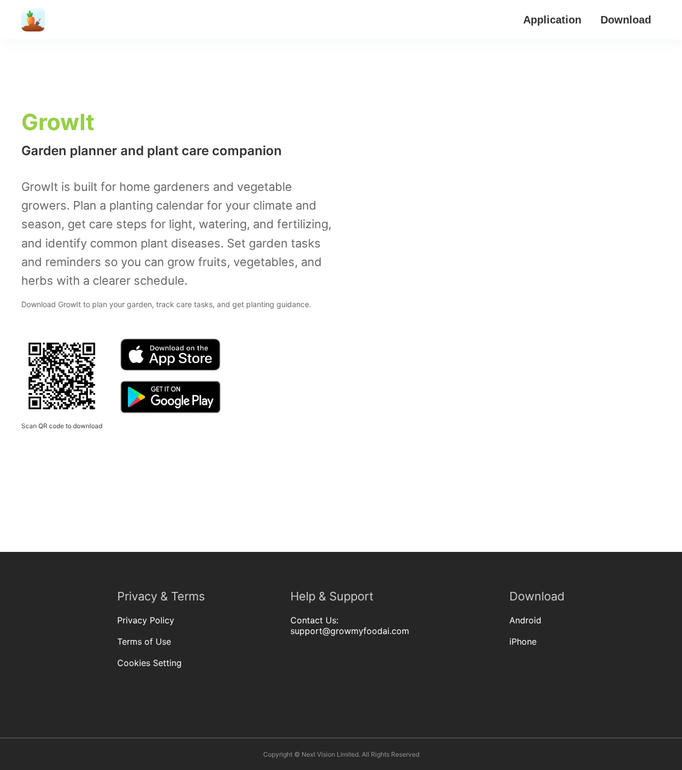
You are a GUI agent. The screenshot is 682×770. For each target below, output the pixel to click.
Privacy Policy (145, 620)
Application (552, 20)
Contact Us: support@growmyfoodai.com (349, 625)
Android (525, 620)
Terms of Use (144, 641)
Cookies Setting (149, 662)
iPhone (523, 641)
